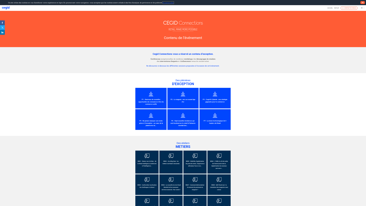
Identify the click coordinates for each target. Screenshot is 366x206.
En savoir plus (168, 3)
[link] (330, 8)
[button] (349, 8)
